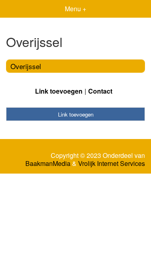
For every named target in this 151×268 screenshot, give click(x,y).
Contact (100, 91)
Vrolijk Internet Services (111, 164)
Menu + (75, 8)
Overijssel (25, 66)
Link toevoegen (59, 91)
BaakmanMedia (47, 164)
